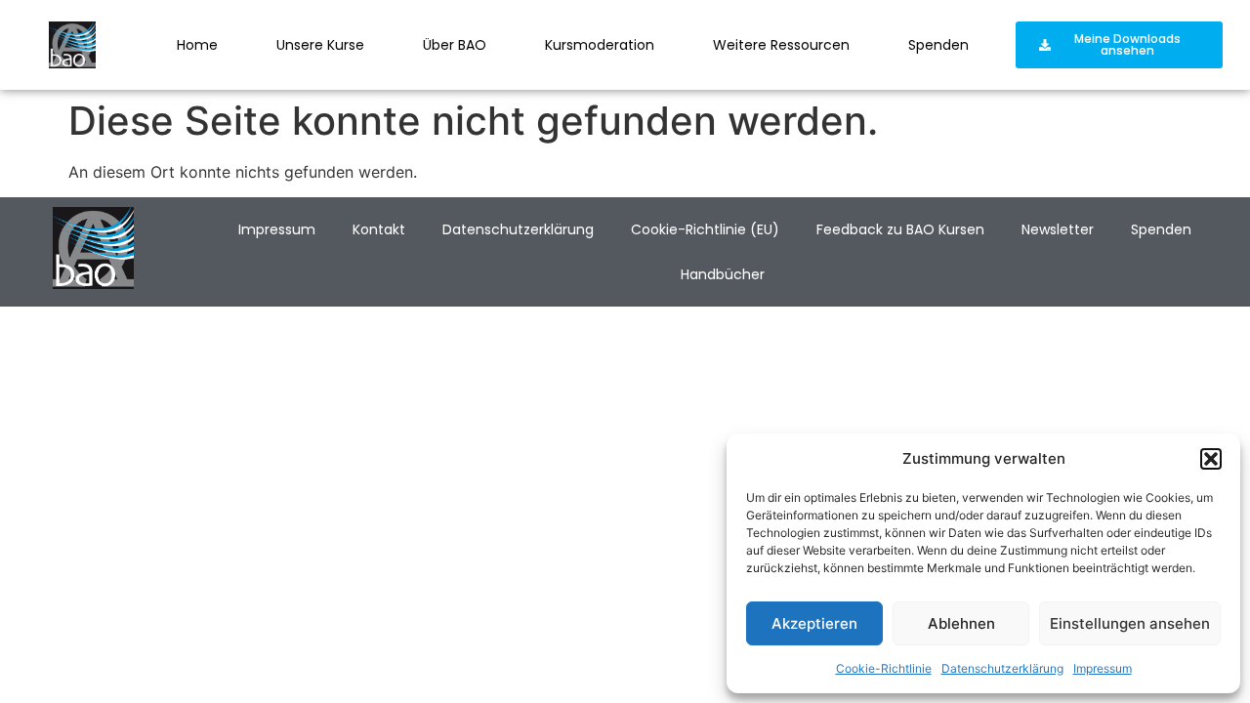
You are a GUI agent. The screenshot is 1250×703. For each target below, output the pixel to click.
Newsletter (1057, 229)
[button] (1211, 459)
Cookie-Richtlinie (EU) (705, 229)
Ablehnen (961, 623)
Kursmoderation (599, 45)
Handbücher (723, 274)
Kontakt (379, 229)
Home (197, 45)
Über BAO (454, 45)
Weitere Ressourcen (781, 45)
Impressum (1102, 668)
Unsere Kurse (320, 45)
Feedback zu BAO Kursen (900, 229)
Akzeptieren (814, 623)
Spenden (938, 45)
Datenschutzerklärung (1002, 668)
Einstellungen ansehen (1130, 623)
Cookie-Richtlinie (884, 668)
